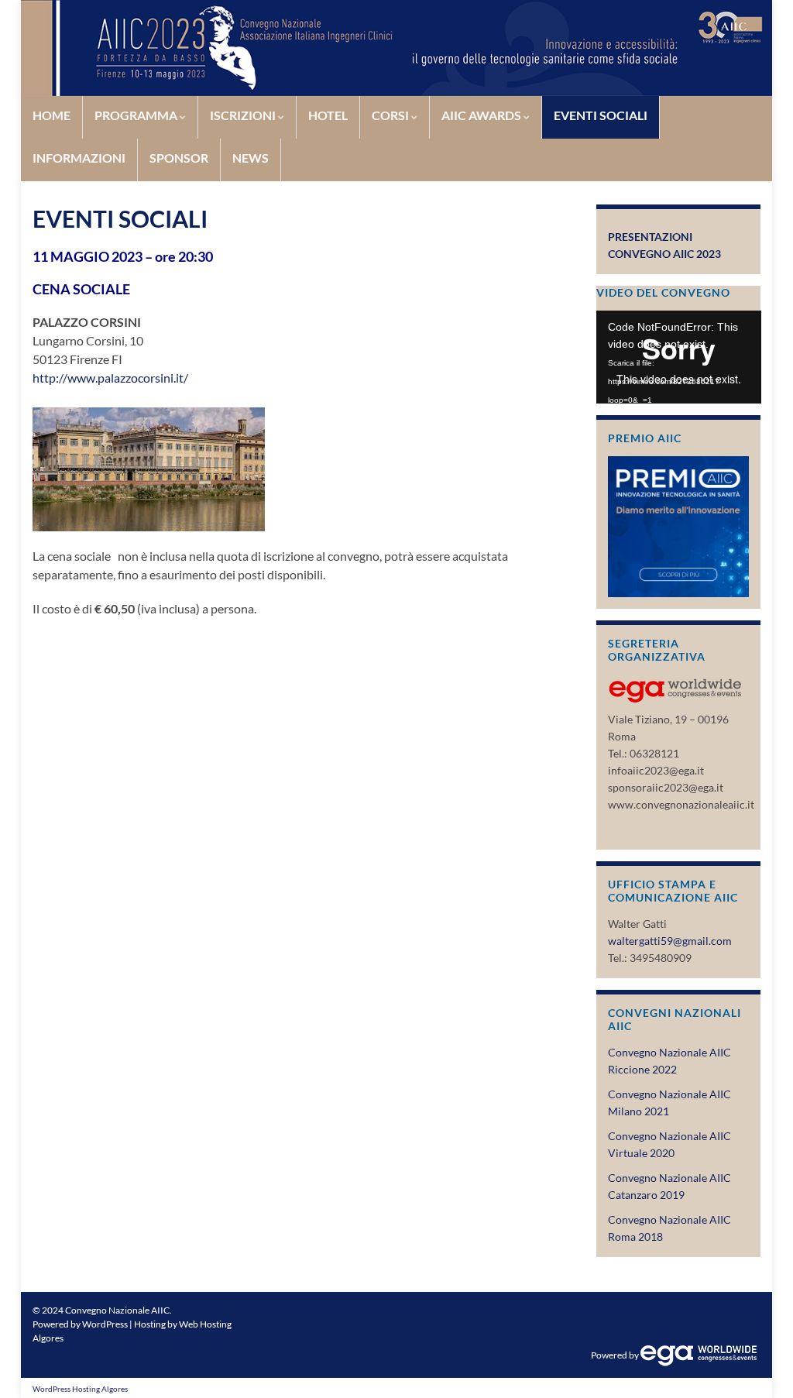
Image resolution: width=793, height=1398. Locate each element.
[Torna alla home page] (396, 48)
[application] (678, 357)
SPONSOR (178, 157)
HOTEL (328, 115)
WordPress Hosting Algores (80, 1388)
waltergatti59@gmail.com (670, 940)
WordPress (105, 1324)
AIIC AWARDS (482, 115)
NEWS (250, 157)
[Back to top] (758, 1363)
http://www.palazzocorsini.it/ (110, 377)
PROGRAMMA (137, 115)
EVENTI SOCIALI (600, 115)
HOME (51, 115)
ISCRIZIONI (244, 115)
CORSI (391, 115)
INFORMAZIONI (79, 157)
